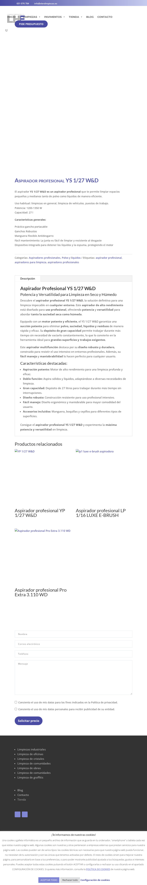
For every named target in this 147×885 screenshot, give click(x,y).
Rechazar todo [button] (70, 880)
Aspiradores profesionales (44, 257)
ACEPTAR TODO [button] (49, 880)
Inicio (11, 17)
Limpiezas (30, 17)
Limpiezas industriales (31, 749)
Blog (90, 17)
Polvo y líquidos (71, 257)
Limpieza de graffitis (30, 777)
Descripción (27, 278)
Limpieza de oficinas (30, 754)
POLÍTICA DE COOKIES (98, 869)
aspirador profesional (109, 257)
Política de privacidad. (104, 702)
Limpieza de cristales (30, 758)
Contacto (104, 17)
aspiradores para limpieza (30, 262)
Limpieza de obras (29, 768)
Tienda (74, 17)
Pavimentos (53, 17)
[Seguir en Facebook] (17, 814)
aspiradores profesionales (63, 262)
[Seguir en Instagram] (25, 814)
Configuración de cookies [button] (95, 880)
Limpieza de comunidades (34, 763)
